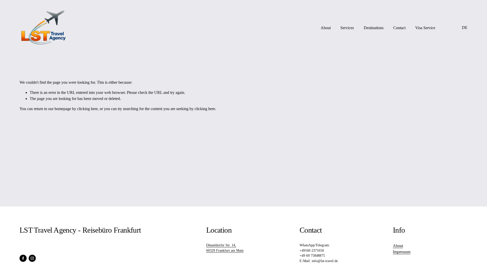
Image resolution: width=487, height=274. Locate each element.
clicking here (87, 109)
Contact (399, 28)
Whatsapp (448, 27)
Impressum (401, 252)
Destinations (374, 28)
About (326, 28)
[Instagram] (32, 258)
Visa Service (425, 28)
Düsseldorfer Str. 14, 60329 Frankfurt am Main (225, 247)
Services (347, 28)
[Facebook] (23, 258)
